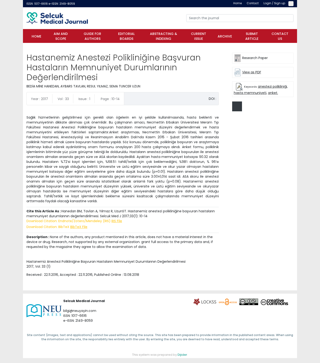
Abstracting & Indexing (163, 36)
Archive (225, 36)
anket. (273, 92)
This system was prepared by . (160, 354)
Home (36, 36)
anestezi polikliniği (272, 86)
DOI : (212, 98)
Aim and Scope (61, 36)
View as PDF (251, 72)
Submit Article (251, 36)
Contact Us (280, 36)
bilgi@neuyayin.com (79, 310)
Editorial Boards (126, 36)
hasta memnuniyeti (250, 92)
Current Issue (198, 36)
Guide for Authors (92, 36)
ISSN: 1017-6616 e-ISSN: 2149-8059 (50, 4)
